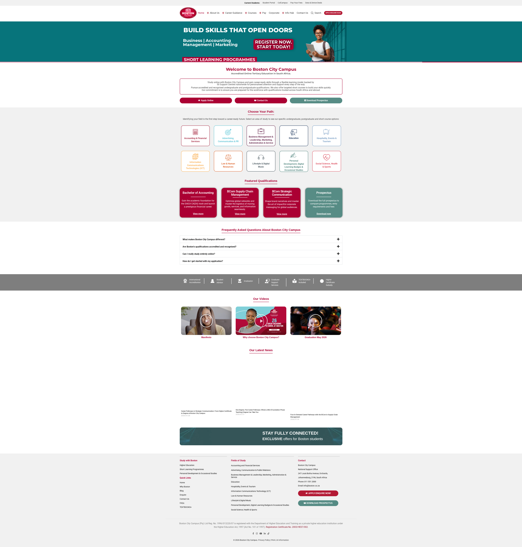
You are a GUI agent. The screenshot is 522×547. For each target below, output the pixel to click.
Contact (302, 460)
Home (182, 482)
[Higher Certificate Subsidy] (322, 281)
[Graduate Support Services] (267, 281)
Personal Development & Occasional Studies (198, 473)
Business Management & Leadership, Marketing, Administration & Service (261, 139)
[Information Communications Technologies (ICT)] (195, 157)
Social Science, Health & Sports (244, 510)
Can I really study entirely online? (199, 254)
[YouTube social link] (261, 533)
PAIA (273, 540)
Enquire (183, 495)
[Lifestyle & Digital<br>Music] (261, 157)
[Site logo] (188, 12)
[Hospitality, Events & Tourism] (326, 132)
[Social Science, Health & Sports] (326, 157)
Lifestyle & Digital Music (241, 500)
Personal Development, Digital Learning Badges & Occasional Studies (260, 505)
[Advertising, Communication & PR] (228, 132)
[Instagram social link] (257, 533)
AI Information (282, 540)
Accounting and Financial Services (245, 465)
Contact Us (184, 499)
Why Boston (185, 487)
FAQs (182, 503)
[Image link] (333, 2)
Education (294, 138)
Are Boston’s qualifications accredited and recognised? (209, 246)
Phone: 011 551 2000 (307, 482)
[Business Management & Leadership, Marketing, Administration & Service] (261, 131)
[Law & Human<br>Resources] (228, 157)
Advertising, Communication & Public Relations (250, 470)
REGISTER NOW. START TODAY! (273, 44)
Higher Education (187, 465)
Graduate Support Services (275, 282)
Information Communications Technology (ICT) (251, 491)
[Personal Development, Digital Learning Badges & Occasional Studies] (294, 155)
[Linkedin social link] (265, 533)
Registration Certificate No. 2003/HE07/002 (287, 527)
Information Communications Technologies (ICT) (195, 165)
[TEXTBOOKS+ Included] (294, 281)
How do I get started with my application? (203, 261)
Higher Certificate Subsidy (330, 282)
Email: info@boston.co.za (309, 486)
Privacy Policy (264, 540)
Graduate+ (248, 281)
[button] (261, 239)
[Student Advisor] (212, 281)
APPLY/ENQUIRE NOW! (333, 13)
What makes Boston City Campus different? (204, 239)
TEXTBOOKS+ (186, 507)
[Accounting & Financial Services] (195, 132)
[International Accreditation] (185, 281)
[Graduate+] (240, 281)
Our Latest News (261, 350)
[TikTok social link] (268, 533)
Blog (182, 491)
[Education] (294, 132)
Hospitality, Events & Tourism (243, 486)
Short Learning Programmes (192, 469)
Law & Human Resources (241, 496)
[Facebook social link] (253, 533)
